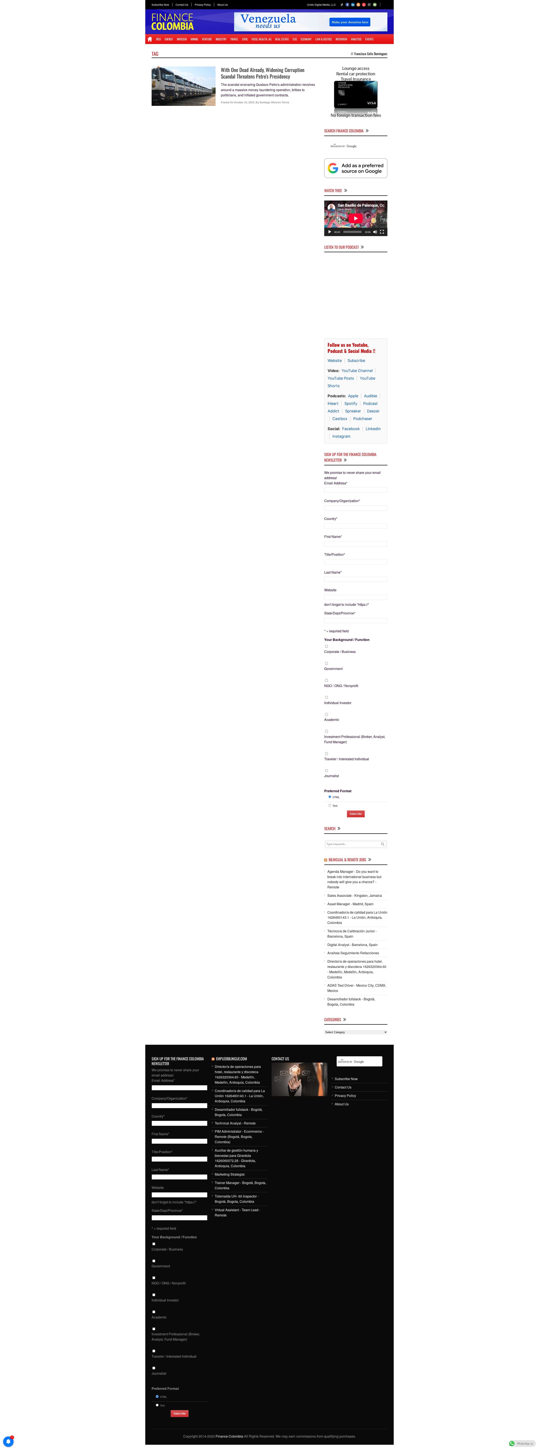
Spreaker (353, 411)
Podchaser (362, 418)
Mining (194, 39)
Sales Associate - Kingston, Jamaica (354, 895)
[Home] (149, 39)
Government (333, 668)
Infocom (182, 39)
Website (335, 360)
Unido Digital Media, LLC (321, 4)
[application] (355, 218)
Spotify (350, 403)
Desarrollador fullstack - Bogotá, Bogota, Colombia (351, 1002)
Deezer (373, 411)
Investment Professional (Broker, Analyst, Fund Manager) (354, 739)
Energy (169, 39)
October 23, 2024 (244, 102)
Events (369, 39)
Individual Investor (337, 702)
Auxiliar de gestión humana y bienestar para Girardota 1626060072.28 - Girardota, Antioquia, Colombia (236, 1158)
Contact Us (182, 4)
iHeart (333, 403)
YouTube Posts (341, 378)
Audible (370, 396)
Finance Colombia (229, 1436)
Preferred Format (337, 790)
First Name (333, 536)
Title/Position (334, 554)
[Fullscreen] (382, 232)
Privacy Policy (203, 4)
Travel (234, 39)
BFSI (158, 39)
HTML (336, 797)
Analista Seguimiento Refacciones (353, 952)
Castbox (339, 418)
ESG (295, 39)
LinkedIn (373, 429)
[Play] (330, 232)
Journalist (331, 775)
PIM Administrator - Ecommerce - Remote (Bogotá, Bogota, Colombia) (239, 1136)
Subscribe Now (160, 4)
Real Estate (282, 39)
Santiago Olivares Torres (274, 102)
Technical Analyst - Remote (235, 1123)
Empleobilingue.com (231, 1058)
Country (330, 518)
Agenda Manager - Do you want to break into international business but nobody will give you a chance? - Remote (354, 879)
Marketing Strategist (229, 1174)
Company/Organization (342, 500)
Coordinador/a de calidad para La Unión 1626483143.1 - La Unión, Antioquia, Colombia (357, 917)
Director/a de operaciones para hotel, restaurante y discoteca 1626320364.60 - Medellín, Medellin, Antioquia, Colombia (356, 969)
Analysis (356, 39)
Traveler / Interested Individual (346, 758)
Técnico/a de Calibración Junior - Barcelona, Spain (352, 934)
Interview (341, 39)
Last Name (333, 572)
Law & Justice (323, 39)
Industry (221, 39)
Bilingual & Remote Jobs (347, 859)
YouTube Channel (357, 370)
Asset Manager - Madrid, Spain (350, 903)
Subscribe (356, 360)
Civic (245, 39)
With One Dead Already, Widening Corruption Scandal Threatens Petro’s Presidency (262, 73)
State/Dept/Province (339, 613)
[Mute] (375, 232)
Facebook (351, 429)
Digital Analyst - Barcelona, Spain (352, 944)
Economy (306, 39)
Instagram (341, 436)
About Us (222, 4)
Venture (207, 39)
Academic (331, 719)
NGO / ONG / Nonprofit (341, 685)
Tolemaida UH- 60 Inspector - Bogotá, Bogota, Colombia (237, 1199)
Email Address (335, 483)
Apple (353, 396)
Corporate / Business (340, 651)
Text (335, 805)
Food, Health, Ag (261, 39)
